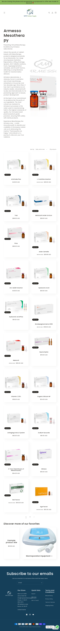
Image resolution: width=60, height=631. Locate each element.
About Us (33, 597)
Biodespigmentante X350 (44, 324)
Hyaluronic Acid (44, 288)
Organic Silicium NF (43, 396)
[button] (4, 12)
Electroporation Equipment (38, 556)
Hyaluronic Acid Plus (16, 317)
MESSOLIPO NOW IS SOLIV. (43, 215)
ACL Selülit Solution (16, 288)
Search (33, 593)
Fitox (16, 243)
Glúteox (44, 469)
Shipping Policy (49, 605)
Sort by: (32, 149)
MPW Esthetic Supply (27, 626)
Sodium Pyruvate (44, 433)
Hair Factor (16, 500)
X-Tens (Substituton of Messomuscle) (16, 469)
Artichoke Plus (16, 179)
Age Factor (44, 506)
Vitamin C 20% (16, 396)
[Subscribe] (41, 582)
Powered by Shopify (36, 626)
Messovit (16, 360)
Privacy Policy (49, 599)
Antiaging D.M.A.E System (16, 433)
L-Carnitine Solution (44, 179)
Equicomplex (44, 352)
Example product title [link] (11, 541)
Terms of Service (50, 602)
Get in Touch (35, 600)
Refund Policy (49, 595)
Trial (16, 215)
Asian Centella (44, 251)
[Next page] (34, 517)
